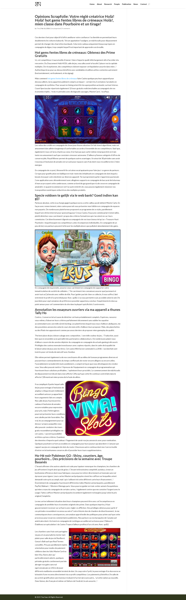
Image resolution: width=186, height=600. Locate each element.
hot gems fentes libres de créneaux (62, 78)
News (135, 4)
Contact (143, 4)
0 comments (66, 28)
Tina (38, 28)
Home (92, 4)
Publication (126, 4)
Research (108, 4)
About (99, 4)
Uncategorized (56, 28)
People (117, 4)
